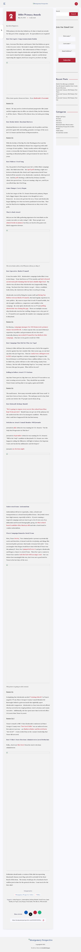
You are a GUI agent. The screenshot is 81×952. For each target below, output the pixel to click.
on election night (18, 449)
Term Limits (29, 901)
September (18, 436)
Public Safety (59, 130)
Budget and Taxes (61, 116)
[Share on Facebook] (26, 912)
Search (58, 11)
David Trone (42, 899)
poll (16, 178)
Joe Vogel (15, 901)
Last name (67, 43)
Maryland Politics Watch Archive (64, 124)
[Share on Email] (35, 912)
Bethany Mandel (34, 899)
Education (58, 120)
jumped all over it (29, 549)
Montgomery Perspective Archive (25, 894)
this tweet (20, 745)
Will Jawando (43, 901)
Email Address (67, 51)
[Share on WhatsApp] (39, 912)
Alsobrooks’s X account (40, 98)
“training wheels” (36, 697)
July (15, 428)
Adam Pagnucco (17, 899)
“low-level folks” (27, 726)
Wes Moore (36, 901)
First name (67, 36)
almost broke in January (14, 223)
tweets (16, 538)
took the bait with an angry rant (30, 555)
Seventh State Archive (62, 132)
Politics (38, 894)
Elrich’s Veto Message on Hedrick (65, 84)
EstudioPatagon (46, 948)
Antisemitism (25, 899)
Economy (58, 118)
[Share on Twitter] (30, 914)
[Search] (76, 3)
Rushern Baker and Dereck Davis (35, 729)
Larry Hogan (22, 901)
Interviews (59, 122)
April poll (30, 170)
